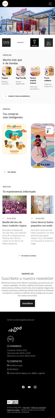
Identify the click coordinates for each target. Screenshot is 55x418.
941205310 (13, 369)
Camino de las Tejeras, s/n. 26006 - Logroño (27, 373)
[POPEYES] (13, 153)
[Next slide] (51, 21)
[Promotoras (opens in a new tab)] (15, 329)
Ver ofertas (12, 172)
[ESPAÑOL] (5, 3)
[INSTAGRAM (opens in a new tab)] (35, 387)
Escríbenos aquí (15, 365)
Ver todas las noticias (28, 256)
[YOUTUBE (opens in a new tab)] (29, 387)
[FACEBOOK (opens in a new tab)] (23, 387)
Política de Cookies (13, 410)
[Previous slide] (3, 21)
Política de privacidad (38, 407)
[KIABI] (42, 166)
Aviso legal (26, 407)
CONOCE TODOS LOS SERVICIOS (19, 96)
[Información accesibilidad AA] (12, 402)
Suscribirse (27, 303)
